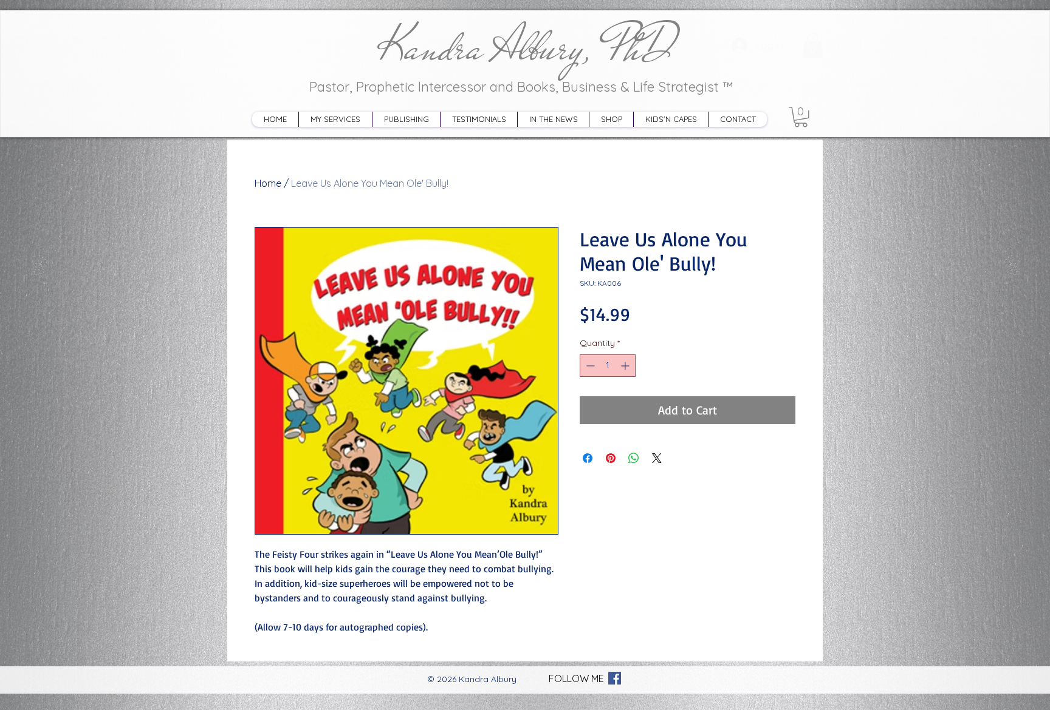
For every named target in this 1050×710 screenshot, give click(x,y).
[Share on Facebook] (587, 458)
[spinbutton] (608, 365)
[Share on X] (657, 458)
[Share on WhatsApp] (633, 458)
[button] (801, 117)
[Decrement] (589, 365)
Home (268, 183)
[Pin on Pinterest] (610, 458)
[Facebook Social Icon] (614, 678)
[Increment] (626, 365)
